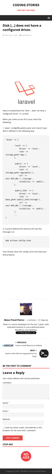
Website (6, 419)
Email (5, 411)
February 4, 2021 (11, 35)
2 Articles (31, 320)
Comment (7, 382)
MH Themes (41, 471)
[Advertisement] (26, 59)
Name (6, 403)
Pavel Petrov (26, 35)
